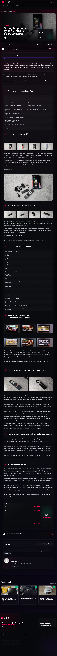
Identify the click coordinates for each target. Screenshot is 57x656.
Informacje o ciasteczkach (37, 637)
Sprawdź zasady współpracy (44, 625)
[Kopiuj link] (54, 44)
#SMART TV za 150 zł (33, 551)
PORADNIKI (25, 638)
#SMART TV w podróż (26, 551)
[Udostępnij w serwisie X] (51, 44)
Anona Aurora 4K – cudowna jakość (28, 598)
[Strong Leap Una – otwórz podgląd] (10, 214)
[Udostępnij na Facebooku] (48, 44)
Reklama (48, 638)
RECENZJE (10, 11)
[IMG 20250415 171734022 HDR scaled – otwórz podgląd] (45, 327)
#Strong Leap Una (40, 551)
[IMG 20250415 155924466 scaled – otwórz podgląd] (28, 186)
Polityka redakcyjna (38, 647)
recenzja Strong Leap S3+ (43, 457)
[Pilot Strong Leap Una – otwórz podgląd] (16, 383)
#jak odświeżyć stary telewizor (7, 548)
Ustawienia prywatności (45, 653)
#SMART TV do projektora (48, 548)
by (53, 653)
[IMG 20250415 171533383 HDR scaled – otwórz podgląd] (28, 327)
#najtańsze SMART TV (16, 548)
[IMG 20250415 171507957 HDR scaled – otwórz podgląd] (12, 327)
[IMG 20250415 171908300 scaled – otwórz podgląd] (12, 341)
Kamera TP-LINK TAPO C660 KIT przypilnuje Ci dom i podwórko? (46, 599)
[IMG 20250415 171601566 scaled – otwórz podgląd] (28, 341)
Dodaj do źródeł (50, 48)
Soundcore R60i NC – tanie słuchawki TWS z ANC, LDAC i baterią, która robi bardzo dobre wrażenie (18, 8)
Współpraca (49, 636)
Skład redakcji (37, 643)
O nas (36, 641)
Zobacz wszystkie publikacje (14, 566)
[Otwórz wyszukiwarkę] (51, 2)
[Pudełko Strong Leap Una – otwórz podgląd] (10, 146)
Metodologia (37, 645)
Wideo (14, 11)
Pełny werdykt (41, 37)
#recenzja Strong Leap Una (33, 548)
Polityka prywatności (38, 639)
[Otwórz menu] (54, 2)
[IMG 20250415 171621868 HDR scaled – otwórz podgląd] (45, 341)
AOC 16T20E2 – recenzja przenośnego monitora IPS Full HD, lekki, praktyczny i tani (9, 599)
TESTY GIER (25, 642)
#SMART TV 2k (41, 548)
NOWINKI (24, 636)
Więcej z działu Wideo (53, 583)
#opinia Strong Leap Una (24, 548)
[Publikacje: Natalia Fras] (6, 562)
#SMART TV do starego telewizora (8, 551)
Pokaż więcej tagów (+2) (7, 553)
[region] (28, 112)
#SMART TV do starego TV (17, 551)
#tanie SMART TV (47, 551)
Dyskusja (40, 44)
